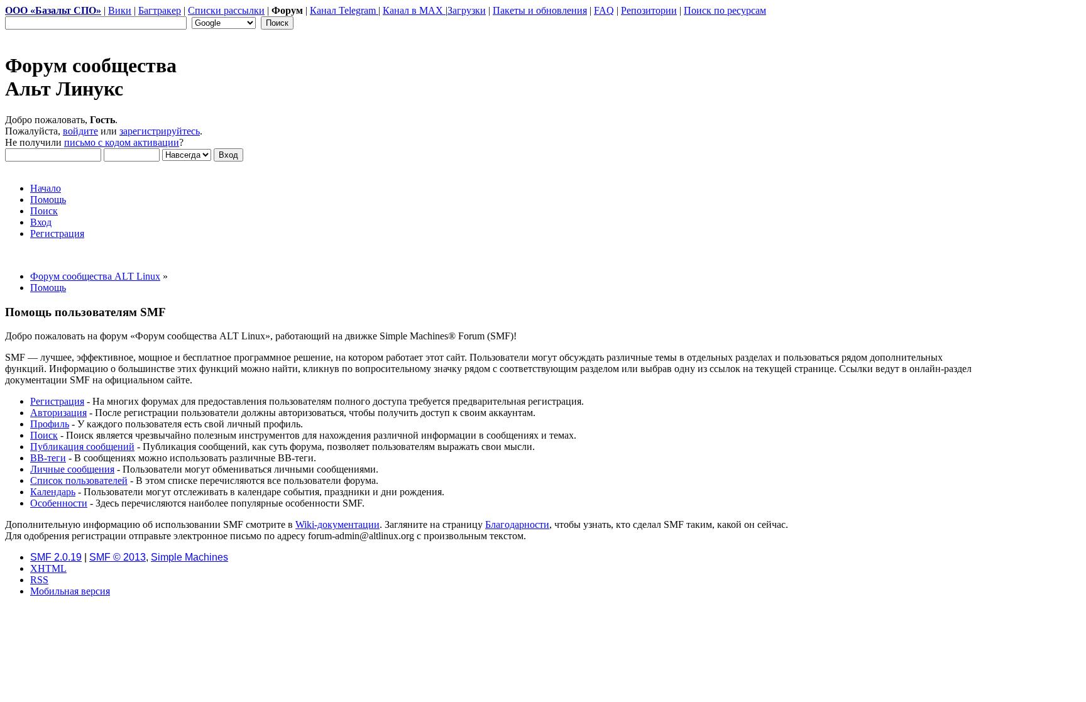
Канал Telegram (344, 10)
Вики (119, 10)
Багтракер (159, 10)
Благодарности (517, 524)
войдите (80, 131)
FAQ (604, 10)
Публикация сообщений (82, 446)
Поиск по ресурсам (725, 10)
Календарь (52, 491)
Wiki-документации (337, 524)
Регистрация (57, 401)
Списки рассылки (226, 10)
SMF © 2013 (117, 557)
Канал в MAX (414, 10)
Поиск (44, 435)
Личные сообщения (72, 469)
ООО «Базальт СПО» (53, 10)
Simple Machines (189, 557)
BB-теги (48, 457)
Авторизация (58, 412)
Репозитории (649, 10)
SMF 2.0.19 (56, 557)
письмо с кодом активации (121, 142)
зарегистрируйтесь (159, 131)
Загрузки (466, 10)
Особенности (58, 503)
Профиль (49, 424)
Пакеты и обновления (540, 10)
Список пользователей (79, 480)
